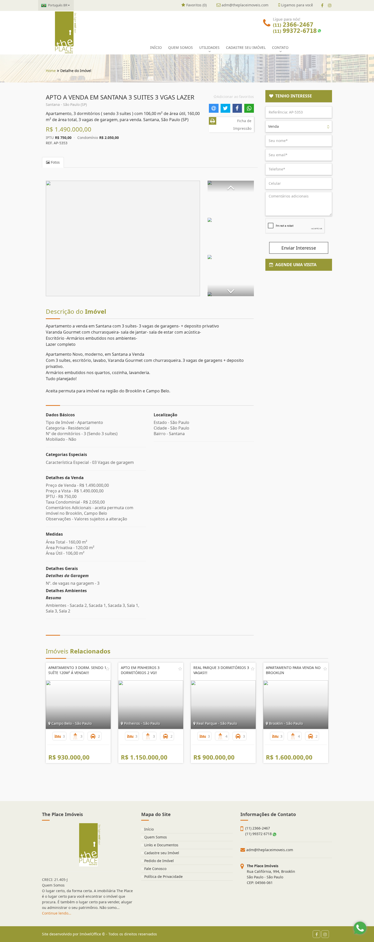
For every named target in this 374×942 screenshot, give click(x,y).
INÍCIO (156, 47)
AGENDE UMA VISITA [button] (295, 264)
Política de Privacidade (163, 876)
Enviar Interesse (298, 248)
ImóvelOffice (90, 934)
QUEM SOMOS (180, 47)
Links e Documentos (160, 845)
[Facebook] (322, 5)
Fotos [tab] (55, 162)
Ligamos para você (296, 5)
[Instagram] (329, 5)
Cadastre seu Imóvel (161, 852)
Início (148, 829)
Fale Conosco (154, 868)
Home (51, 70)
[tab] (298, 96)
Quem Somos (155, 837)
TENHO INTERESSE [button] (292, 96)
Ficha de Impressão (242, 124)
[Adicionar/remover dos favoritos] (107, 669)
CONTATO (280, 47)
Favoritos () (196, 5)
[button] (231, 186)
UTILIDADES (209, 47)
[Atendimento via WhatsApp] (360, 928)
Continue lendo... (56, 913)
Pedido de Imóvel (158, 860)
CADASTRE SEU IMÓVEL (246, 47)
